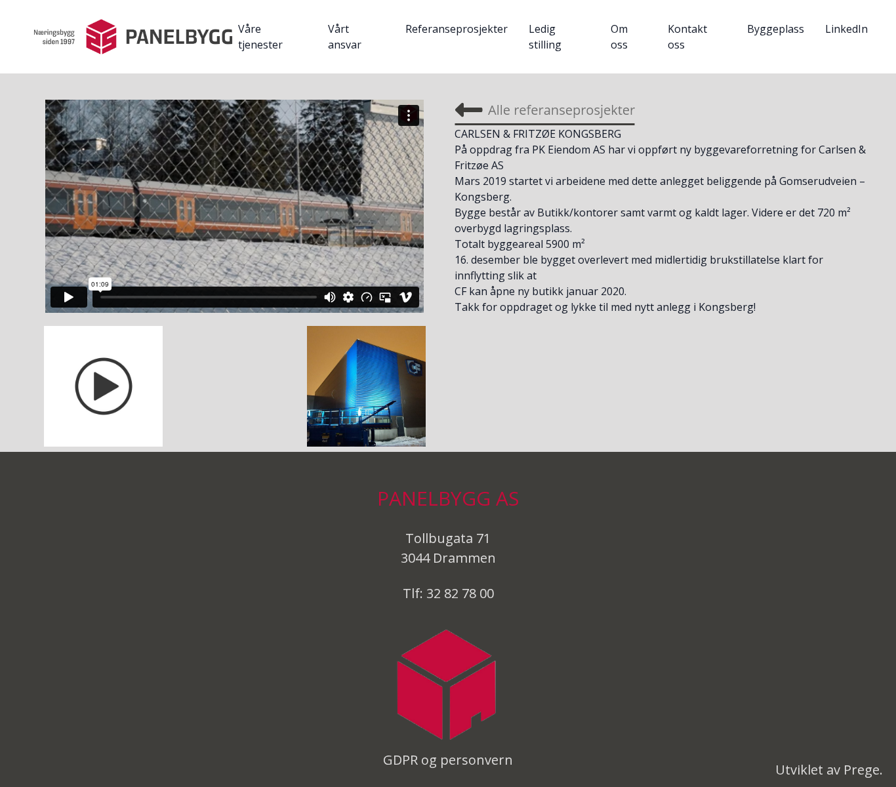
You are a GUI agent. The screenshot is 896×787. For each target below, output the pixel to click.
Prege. (863, 769)
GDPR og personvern (448, 760)
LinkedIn (846, 29)
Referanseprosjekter (456, 29)
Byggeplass (775, 29)
